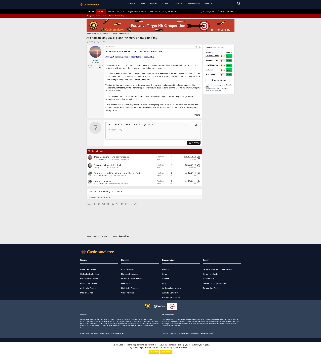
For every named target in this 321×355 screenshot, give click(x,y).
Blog (164, 283)
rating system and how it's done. (219, 86)
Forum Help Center (211, 274)
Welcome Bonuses (128, 293)
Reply (198, 115)
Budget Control (85, 333)
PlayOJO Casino (212, 65)
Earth (101, 67)
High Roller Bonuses (129, 288)
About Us (208, 3)
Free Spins (125, 283)
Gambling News (193, 3)
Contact (165, 279)
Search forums (101, 16)
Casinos (132, 3)
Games (143, 3)
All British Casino (212, 56)
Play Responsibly (170, 11)
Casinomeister (168, 260)
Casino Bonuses (127, 269)
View (229, 56)
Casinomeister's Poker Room (119, 160)
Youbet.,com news (103, 181)
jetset (91, 42)
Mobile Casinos (86, 293)
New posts (90, 16)
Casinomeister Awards (171, 288)
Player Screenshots (136, 11)
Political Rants (114, 168)
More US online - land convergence (111, 156)
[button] (146, 11)
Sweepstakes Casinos (89, 279)
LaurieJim (192, 167)
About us (165, 269)
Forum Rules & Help (116, 16)
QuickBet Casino (212, 60)
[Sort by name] (212, 52)
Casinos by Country (88, 288)
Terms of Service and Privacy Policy (217, 269)
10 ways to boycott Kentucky (108, 165)
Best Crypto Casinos (88, 283)
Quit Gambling (104, 333)
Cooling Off (95, 333)
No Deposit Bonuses (129, 274)
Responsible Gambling (212, 288)
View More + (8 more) (218, 80)
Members (153, 11)
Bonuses (153, 3)
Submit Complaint (116, 11)
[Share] (196, 46)
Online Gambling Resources (214, 283)
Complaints (177, 3)
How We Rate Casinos (171, 297)
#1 (199, 47)
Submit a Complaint (170, 293)
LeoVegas (209, 70)
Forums (165, 3)
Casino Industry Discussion (118, 176)
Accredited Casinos (88, 269)
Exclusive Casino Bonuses (132, 279)
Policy (206, 260)
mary (96, 176)
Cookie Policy (208, 279)
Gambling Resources (117, 333)
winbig (96, 168)
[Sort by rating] (231, 52)
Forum (164, 274)
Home (91, 11)
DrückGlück (210, 74)
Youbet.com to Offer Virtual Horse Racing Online (118, 173)
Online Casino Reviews (89, 274)
